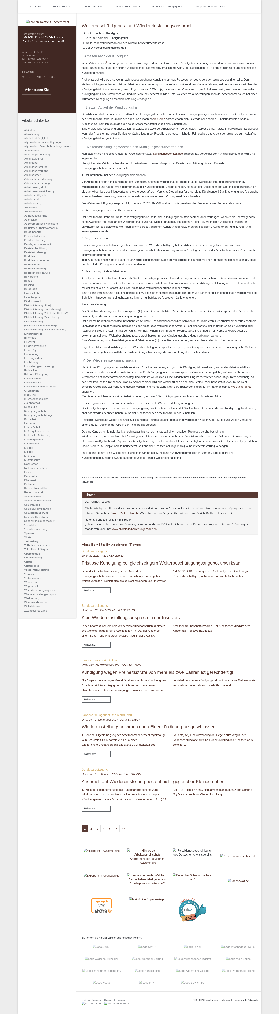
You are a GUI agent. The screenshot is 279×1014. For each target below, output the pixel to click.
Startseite (35, 6)
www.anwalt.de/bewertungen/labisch (134, 529)
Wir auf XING (96, 1003)
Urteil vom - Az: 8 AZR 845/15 (111, 774)
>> (123, 828)
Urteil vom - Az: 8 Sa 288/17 (111, 719)
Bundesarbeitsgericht (127, 6)
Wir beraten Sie (36, 89)
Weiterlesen (90, 590)
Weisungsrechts (241, 386)
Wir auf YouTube (123, 1003)
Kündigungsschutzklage (168, 153)
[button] (232, 6)
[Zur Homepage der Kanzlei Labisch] (47, 19)
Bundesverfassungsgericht (167, 6)
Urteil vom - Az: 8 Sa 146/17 (112, 664)
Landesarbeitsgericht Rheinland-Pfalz (107, 715)
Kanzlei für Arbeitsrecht (124, 513)
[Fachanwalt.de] (238, 881)
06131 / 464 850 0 (120, 519)
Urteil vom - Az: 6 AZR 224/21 (108, 610)
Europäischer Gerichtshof (210, 6)
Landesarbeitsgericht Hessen (101, 660)
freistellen (159, 118)
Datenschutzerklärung (114, 1000)
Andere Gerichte (93, 6)
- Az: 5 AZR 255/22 (103, 555)
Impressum (97, 1000)
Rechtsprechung (62, 6)
